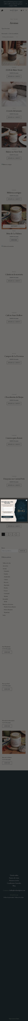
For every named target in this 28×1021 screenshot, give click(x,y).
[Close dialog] (26, 500)
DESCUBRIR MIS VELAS (7, 516)
